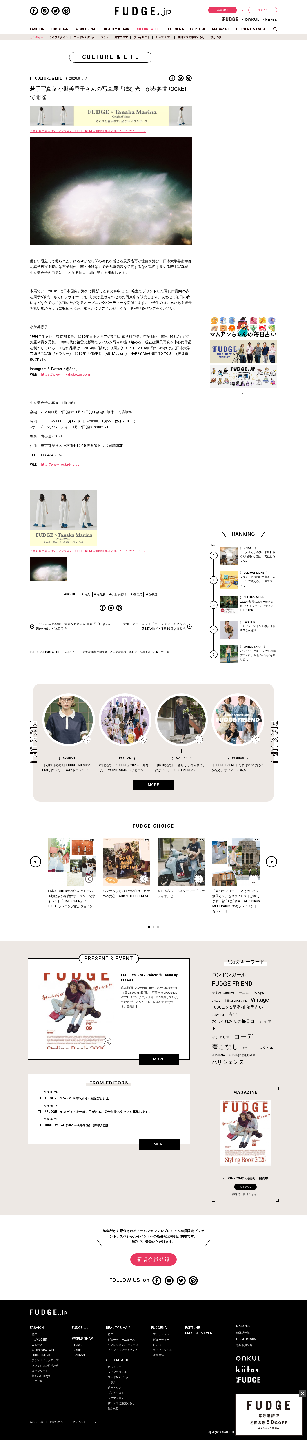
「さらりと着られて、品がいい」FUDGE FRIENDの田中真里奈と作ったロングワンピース (88, 131)
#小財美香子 (118, 594)
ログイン (262, 10)
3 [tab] (158, 927)
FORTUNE (198, 29)
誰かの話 (216, 37)
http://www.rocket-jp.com (61, 464)
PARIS (78, 1350)
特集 (34, 1334)
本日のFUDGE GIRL (235, 1001)
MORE (159, 1059)
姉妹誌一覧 (243, 1333)
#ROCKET (71, 594)
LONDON (79, 1356)
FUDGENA (176, 29)
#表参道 (152, 594)
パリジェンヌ (228, 1062)
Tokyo (258, 992)
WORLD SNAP (86, 29)
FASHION (37, 29)
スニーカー (248, 1048)
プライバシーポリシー (85, 1422)
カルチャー (36, 37)
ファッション (161, 1334)
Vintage (260, 1000)
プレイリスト (142, 37)
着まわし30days (223, 993)
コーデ (243, 1036)
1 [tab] (149, 927)
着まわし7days (41, 1376)
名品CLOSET (39, 1340)
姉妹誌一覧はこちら (244, 1194)
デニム (244, 992)
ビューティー (161, 1340)
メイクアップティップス (123, 1350)
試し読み (245, 1187)
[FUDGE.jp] (143, 11)
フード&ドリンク (84, 37)
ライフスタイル (58, 37)
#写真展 (99, 594)
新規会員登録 (153, 1259)
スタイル (266, 1048)
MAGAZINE (221, 29)
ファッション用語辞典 (45, 1366)
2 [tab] (153, 927)
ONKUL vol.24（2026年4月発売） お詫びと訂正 (77, 1125)
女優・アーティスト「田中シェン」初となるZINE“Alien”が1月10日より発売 (154, 626)
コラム (104, 37)
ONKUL (216, 1001)
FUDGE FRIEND (232, 984)
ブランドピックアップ (45, 1360)
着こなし (225, 1047)
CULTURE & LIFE (149, 29)
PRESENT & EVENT (251, 29)
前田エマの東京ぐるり (191, 37)
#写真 (86, 594)
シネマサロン (164, 37)
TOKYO (78, 1345)
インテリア (221, 1037)
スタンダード (40, 1371)
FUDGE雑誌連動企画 (242, 1055)
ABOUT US (36, 1422)
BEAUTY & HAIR (116, 29)
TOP (32, 652)
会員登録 (222, 10)
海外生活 (158, 1355)
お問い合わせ (58, 1422)
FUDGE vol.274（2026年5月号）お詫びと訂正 (76, 1098)
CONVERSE (218, 1015)
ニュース (37, 1345)
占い (233, 1014)
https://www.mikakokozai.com (65, 374)
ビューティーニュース (121, 1340)
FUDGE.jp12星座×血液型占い (237, 1007)
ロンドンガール (229, 975)
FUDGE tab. (60, 29)
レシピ (157, 1345)
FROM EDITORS (246, 1339)
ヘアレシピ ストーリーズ (123, 1345)
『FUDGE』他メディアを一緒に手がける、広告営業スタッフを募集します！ (97, 1111)
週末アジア (121, 37)
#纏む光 (136, 594)
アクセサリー (40, 1381)
